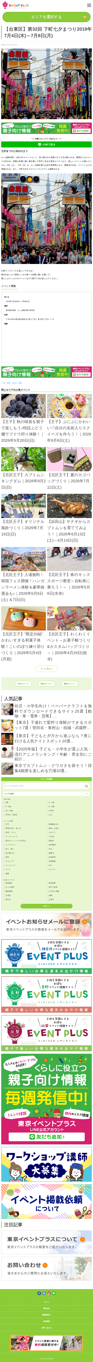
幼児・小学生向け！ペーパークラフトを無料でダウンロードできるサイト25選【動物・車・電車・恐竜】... (53, 711)
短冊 (20, 383)
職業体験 (9, 891)
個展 (7, 873)
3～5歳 (8, 806)
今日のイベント (23, 684)
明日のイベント (46, 684)
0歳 (7, 802)
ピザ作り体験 (54, 891)
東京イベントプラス (15, 5)
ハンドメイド (11, 865)
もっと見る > (46, 669)
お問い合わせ (46, 1328)
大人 (50, 815)
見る (50, 849)
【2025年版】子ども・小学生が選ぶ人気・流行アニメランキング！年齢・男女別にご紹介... (53, 754)
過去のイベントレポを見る (16, 841)
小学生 (51, 811)
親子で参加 (53, 887)
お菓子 (51, 899)
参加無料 (9, 883)
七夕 (4, 383)
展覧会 (51, 841)
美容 (7, 857)
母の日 (8, 899)
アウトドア (10, 861)
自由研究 (52, 857)
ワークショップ (11, 836)
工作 (7, 824)
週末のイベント (70, 684)
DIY (50, 865)
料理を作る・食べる (13, 828)
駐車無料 (52, 883)
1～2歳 (51, 802)
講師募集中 (46, 1315)
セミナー (52, 869)
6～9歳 (51, 806)
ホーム (46, 1302)
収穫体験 (52, 861)
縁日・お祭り (54, 828)
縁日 (8, 383)
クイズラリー (11, 845)
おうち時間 (10, 887)
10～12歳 (9, 811)
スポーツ (52, 832)
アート (8, 869)
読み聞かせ (10, 853)
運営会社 (46, 1308)
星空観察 (52, 845)
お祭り (14, 383)
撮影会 (51, 853)
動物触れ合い (54, 824)
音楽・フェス (11, 832)
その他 (51, 836)
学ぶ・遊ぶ (10, 849)
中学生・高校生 (11, 815)
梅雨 (50, 895)
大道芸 (8, 895)
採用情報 (46, 1321)
